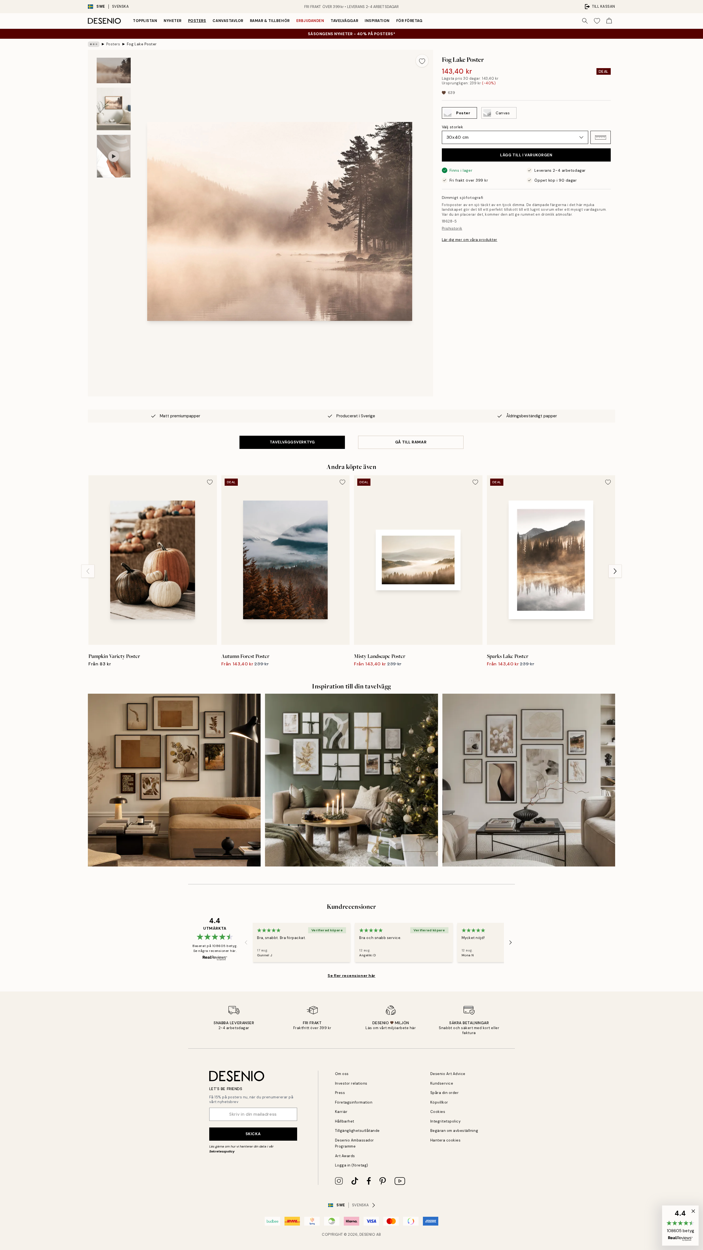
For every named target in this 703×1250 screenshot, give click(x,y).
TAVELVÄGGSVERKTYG (292, 442)
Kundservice (441, 1083)
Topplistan (145, 20)
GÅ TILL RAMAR (410, 442)
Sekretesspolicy (222, 1151)
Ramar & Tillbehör (270, 20)
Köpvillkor (439, 1102)
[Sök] (585, 21)
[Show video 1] (114, 156)
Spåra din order (444, 1092)
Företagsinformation (354, 1102)
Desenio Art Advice (447, 1073)
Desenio (367, 1234)
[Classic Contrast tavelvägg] (528, 780)
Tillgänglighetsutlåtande (357, 1130)
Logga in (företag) (351, 1165)
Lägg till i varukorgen (526, 154)
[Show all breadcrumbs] (93, 44)
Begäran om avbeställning (454, 1130)
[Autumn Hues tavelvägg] (174, 780)
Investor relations (351, 1083)
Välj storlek (452, 126)
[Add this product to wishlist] (422, 60)
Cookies (437, 1111)
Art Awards (345, 1156)
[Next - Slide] (615, 571)
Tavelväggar (344, 20)
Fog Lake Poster (142, 44)
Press (340, 1092)
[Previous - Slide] (87, 571)
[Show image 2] (114, 109)
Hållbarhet (344, 1121)
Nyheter (173, 20)
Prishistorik (452, 228)
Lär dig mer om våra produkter (469, 239)
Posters (197, 20)
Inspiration (377, 20)
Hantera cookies (445, 1140)
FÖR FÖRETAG (409, 20)
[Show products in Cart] (609, 20)
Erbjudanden (310, 20)
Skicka (253, 1133)
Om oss (342, 1073)
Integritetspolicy (445, 1121)
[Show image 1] (114, 70)
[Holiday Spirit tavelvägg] (351, 780)
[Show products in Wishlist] (597, 20)
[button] (600, 137)
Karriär (341, 1111)
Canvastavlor (228, 20)
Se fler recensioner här (351, 975)
